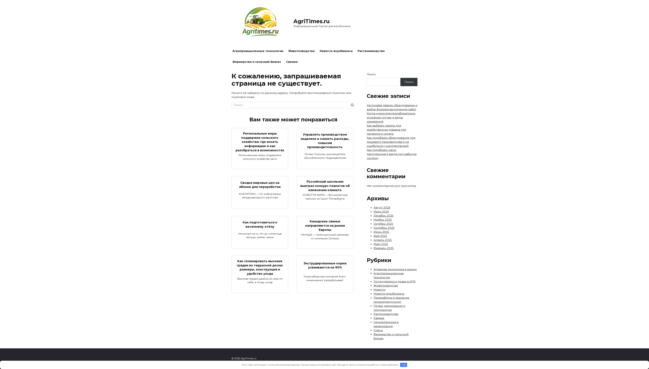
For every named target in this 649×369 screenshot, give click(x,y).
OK (403, 364)
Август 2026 (382, 207)
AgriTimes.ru (311, 21)
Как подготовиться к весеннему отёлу (260, 224)
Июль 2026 (381, 211)
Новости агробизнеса (336, 51)
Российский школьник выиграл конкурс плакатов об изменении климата (325, 186)
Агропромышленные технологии (257, 51)
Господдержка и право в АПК (395, 281)
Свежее (292, 61)
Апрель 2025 (383, 240)
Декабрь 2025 (383, 215)
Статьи (378, 330)
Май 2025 (380, 236)
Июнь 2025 (381, 232)
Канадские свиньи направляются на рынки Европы (325, 225)
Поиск (371, 74)
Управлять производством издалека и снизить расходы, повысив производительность (325, 141)
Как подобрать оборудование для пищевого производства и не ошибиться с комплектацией (391, 142)
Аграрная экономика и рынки (395, 269)
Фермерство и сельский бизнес (256, 61)
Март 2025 (381, 244)
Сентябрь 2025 (384, 228)
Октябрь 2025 (383, 223)
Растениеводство (371, 51)
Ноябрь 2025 (383, 219)
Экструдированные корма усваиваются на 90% (325, 265)
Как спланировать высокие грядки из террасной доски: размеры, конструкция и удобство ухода (260, 267)
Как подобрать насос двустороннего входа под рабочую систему (392, 154)
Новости (380, 289)
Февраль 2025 (384, 248)
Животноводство (301, 51)
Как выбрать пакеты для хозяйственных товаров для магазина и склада (386, 129)
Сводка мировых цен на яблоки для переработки (260, 185)
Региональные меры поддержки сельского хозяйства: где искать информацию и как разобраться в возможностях (260, 142)
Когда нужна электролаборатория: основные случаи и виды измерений (391, 117)
